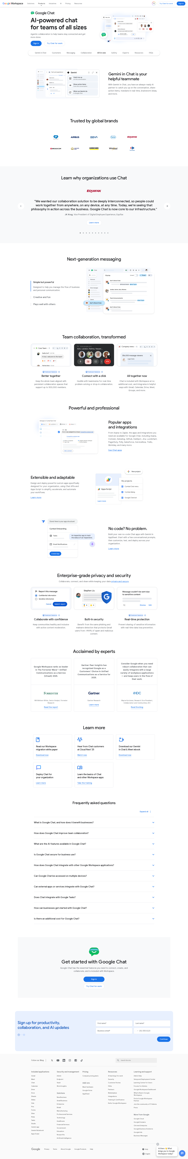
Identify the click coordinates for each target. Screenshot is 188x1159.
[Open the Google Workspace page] (13, 3)
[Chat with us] (182, 1153)
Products (41, 4)
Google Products (80, 1149)
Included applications (40, 1072)
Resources (78, 4)
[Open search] (154, 4)
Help (91, 1149)
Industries (52, 4)
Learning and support (143, 1072)
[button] (182, 1153)
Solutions (30, 4)
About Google (66, 1149)
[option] (40, 52)
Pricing (67, 4)
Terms (55, 1149)
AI (60, 4)
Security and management (68, 1072)
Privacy (46, 1149)
